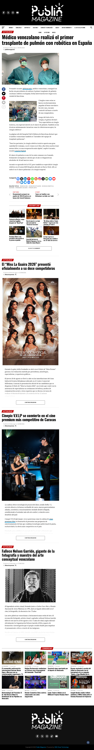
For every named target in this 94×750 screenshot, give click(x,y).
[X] (21, 178)
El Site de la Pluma (80, 27)
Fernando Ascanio (22, 187)
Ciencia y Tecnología (46, 27)
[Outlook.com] (21, 182)
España (12, 187)
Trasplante (33, 187)
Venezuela (18, 27)
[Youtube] (53, 178)
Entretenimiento (67, 27)
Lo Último (47, 32)
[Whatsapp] (32, 178)
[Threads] (43, 178)
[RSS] (36, 178)
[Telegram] (25, 182)
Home (40, 32)
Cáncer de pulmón (35, 186)
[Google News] (28, 182)
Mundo (11, 27)
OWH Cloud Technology (61, 747)
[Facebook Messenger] (50, 178)
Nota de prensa (9, 274)
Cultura (35, 27)
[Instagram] (39, 178)
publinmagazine (10, 49)
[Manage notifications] (88, 742)
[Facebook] (18, 178)
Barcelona (24, 186)
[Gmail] (18, 182)
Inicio (53, 32)
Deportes (27, 27)
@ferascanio (27, 89)
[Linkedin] (25, 178)
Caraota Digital (20, 151)
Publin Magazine (41, 747)
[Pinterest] (28, 178)
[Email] (46, 178)
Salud (57, 27)
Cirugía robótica (48, 186)
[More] (32, 182)
